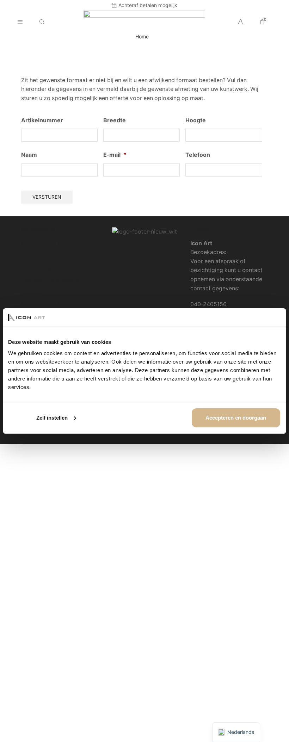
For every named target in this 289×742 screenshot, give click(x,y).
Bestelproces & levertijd (52, 244)
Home (142, 36)
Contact (32, 292)
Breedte (114, 120)
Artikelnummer (42, 120)
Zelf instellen (52, 418)
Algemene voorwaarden (52, 280)
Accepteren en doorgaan (235, 418)
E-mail (115, 155)
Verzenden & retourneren (54, 256)
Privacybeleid (39, 268)
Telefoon (197, 155)
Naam (29, 155)
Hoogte (195, 120)
